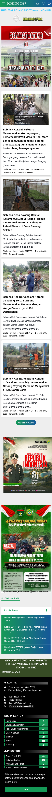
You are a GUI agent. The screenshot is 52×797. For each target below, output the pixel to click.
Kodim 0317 (16, 3)
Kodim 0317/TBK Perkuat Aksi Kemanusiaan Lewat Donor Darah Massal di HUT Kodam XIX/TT (25, 629)
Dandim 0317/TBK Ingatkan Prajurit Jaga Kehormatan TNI (23, 649)
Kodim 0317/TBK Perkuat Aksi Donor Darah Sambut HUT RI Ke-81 (25, 639)
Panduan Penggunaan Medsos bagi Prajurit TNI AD (24, 619)
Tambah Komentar (26, 172)
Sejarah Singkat (13, 759)
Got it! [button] (26, 789)
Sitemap (9, 736)
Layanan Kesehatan (15, 724)
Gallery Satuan (12, 732)
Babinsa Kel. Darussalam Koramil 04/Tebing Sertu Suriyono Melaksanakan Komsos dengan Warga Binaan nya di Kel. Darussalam (23, 304)
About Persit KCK (13, 756)
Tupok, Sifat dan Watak (16, 767)
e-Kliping (10, 744)
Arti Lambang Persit (15, 763)
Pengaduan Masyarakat (17, 728)
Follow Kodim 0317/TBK (21, 706)
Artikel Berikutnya (26, 422)
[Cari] (37, 4)
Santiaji (9, 740)
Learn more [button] (11, 782)
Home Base (11, 720)
